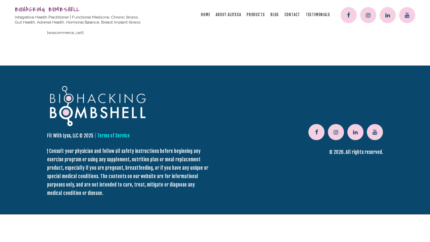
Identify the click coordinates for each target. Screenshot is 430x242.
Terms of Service (113, 135)
